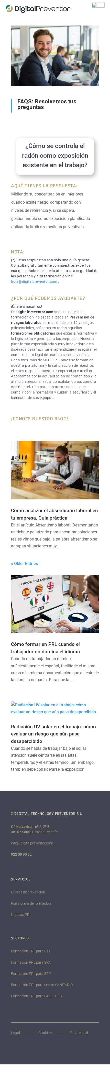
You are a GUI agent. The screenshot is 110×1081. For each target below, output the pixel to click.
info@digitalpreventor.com (32, 843)
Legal (15, 1033)
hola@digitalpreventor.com (34, 281)
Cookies (45, 1033)
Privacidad (79, 1033)
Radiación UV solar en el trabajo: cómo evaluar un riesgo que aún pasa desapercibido (53, 734)
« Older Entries (24, 563)
